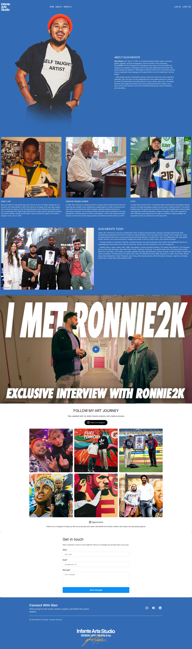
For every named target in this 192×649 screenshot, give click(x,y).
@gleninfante (97, 522)
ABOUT (58, 7)
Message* (66, 570)
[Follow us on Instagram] (146, 607)
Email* (65, 560)
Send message (96, 590)
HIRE (52, 7)
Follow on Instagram (97, 422)
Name (65, 550)
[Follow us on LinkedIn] (160, 607)
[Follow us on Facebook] (153, 607)
